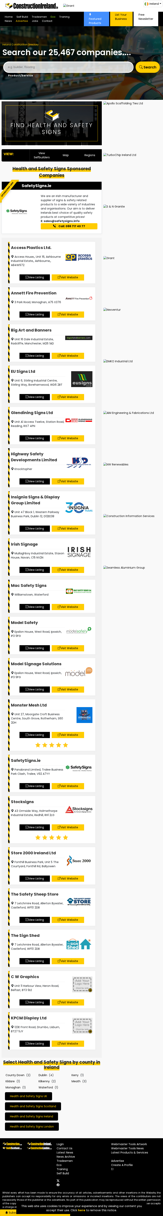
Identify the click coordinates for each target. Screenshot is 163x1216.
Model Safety (24, 622)
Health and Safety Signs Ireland (31, 1116)
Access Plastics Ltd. (31, 247)
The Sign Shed (25, 935)
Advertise (22, 21)
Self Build (22, 17)
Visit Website (69, 277)
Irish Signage (24, 544)
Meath (76, 1081)
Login (60, 1144)
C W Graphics (25, 977)
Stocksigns (22, 802)
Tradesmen (39, 17)
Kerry (75, 1075)
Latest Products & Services (129, 1152)
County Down (15, 1075)
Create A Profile (122, 1165)
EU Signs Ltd (23, 371)
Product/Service (20, 75)
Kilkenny (44, 1081)
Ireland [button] (154, 4)
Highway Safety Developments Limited (34, 457)
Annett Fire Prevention (33, 293)
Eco (53, 17)
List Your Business (121, 17)
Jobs (35, 21)
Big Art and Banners (31, 330)
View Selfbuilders (42, 155)
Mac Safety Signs (29, 585)
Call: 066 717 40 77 (71, 226)
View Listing (36, 277)
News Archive (66, 1157)
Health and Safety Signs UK (28, 1096)
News (8, 21)
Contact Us (64, 1148)
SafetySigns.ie (36, 185)
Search (149, 67)
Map (66, 155)
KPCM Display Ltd (29, 1018)
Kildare (10, 1081)
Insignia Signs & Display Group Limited (35, 500)
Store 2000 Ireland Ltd (33, 853)
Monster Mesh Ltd (29, 705)
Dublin (43, 1075)
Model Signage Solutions (36, 664)
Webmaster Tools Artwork (129, 1144)
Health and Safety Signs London (32, 1127)
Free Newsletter (146, 17)
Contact (47, 21)
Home (9, 17)
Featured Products (95, 21)
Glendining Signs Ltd (32, 412)
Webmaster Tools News (127, 1148)
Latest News (65, 1152)
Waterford (46, 1087)
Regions (89, 155)
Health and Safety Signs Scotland (33, 1106)
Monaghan (13, 1087)
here (81, 1210)
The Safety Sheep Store (34, 894)
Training (64, 17)
